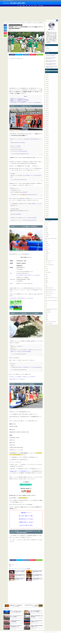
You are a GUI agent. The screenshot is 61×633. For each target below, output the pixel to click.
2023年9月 (47, 141)
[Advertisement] (30, 12)
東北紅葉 (47, 278)
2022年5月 (47, 172)
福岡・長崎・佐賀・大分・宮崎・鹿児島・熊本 (51, 301)
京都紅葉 (47, 243)
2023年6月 (47, 147)
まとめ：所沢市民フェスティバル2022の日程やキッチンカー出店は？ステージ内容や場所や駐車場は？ (25, 102)
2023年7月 (47, 145)
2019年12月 (47, 201)
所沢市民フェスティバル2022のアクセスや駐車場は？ (18, 101)
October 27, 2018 (23, 179)
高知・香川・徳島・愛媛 (49, 323)
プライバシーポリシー (48, 50)
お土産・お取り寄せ (40, 5)
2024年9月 (47, 118)
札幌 (46, 274)
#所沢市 (20, 203)
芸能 (29, 5)
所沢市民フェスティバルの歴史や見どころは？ (17, 98)
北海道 (23, 5)
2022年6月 (47, 170)
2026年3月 (47, 83)
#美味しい (20, 351)
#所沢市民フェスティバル (30, 175)
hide (26, 96)
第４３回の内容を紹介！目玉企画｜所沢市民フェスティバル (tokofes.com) (21, 298)
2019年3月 (47, 211)
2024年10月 (47, 116)
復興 (32, 5)
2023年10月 (47, 139)
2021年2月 (47, 199)
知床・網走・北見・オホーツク (50, 293)
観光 (26, 5)
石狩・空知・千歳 (48, 295)
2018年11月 (47, 213)
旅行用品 (47, 270)
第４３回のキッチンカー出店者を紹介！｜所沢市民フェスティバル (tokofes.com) (22, 376)
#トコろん (17, 151)
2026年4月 (47, 81)
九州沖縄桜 (47, 234)
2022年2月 (47, 178)
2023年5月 (47, 149)
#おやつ (14, 363)
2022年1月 (47, 180)
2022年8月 (47, 166)
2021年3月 (47, 197)
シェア (5, 25)
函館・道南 (47, 245)
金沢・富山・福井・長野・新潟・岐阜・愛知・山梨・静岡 (51, 309)
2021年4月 (47, 195)
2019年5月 (47, 207)
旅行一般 (35, 5)
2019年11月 (47, 203)
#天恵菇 (29, 349)
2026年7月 (47, 75)
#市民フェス (22, 217)
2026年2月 (47, 85)
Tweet (5, 28)
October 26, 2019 (34, 194)
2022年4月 (47, 174)
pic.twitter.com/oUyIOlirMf (23, 151)
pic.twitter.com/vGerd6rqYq (32, 217)
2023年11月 (47, 137)
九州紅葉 (47, 236)
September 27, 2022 (25, 153)
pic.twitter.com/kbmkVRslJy (37, 367)
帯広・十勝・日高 (48, 262)
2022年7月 (47, 168)
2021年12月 (47, 182)
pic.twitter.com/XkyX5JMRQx (26, 351)
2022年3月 (47, 176)
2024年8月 (47, 120)
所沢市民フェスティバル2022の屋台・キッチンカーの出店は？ (19, 100)
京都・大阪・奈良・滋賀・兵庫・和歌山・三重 (51, 239)
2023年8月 (47, 143)
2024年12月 (47, 112)
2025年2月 (47, 108)
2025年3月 (47, 106)
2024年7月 (47, 122)
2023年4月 (47, 151)
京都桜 (46, 241)
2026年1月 (47, 87)
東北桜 (46, 276)
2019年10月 (47, 205)
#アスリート (26, 217)
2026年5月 (47, 79)
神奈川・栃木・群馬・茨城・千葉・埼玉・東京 (17, 568)
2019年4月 (47, 209)
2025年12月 (47, 89)
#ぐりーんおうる (37, 349)
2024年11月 (47, 114)
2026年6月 (47, 77)
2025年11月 (47, 91)
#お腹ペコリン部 (21, 367)
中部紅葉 (47, 232)
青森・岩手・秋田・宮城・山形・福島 (51, 321)
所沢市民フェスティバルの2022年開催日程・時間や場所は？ (19, 99)
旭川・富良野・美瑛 (48, 272)
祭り (10, 566)
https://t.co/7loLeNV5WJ (21, 142)
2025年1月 (47, 110)
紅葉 (20, 5)
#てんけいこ (33, 349)
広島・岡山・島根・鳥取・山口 (50, 264)
